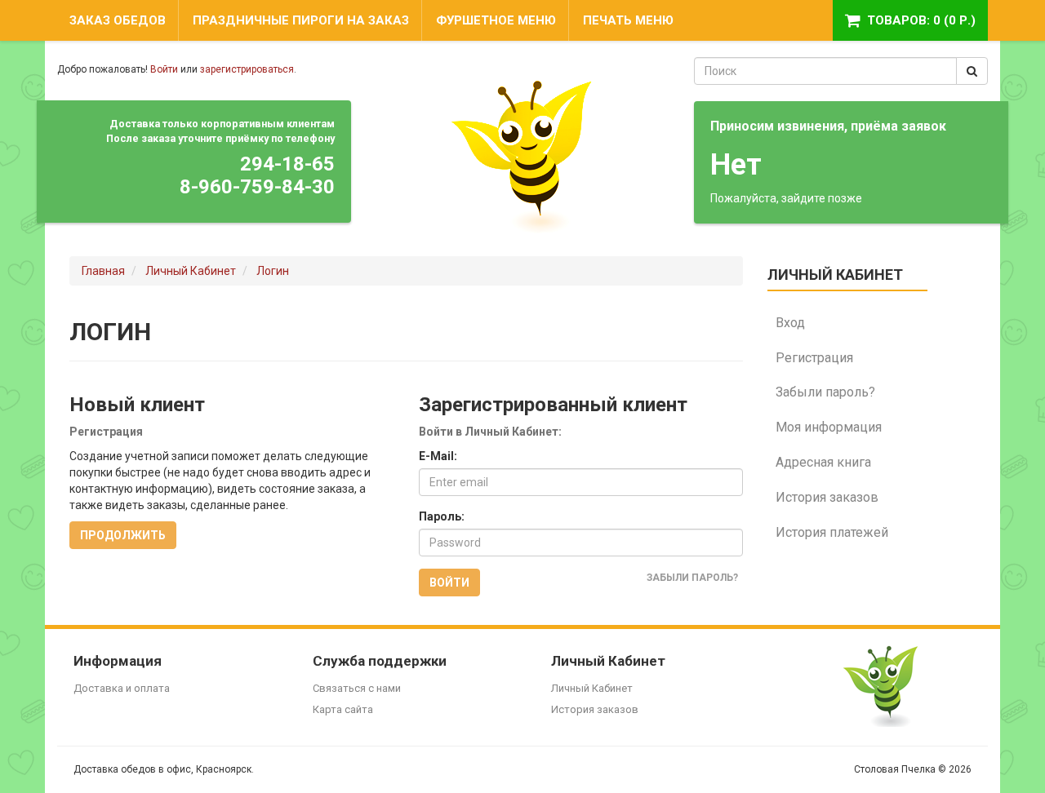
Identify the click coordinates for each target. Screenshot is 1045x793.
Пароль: (442, 516)
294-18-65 (287, 164)
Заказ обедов (117, 20)
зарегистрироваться (247, 69)
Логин (272, 270)
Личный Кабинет (190, 270)
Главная (103, 270)
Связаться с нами (357, 688)
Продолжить (123, 535)
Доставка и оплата (121, 688)
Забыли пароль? (692, 577)
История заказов (594, 709)
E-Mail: (438, 456)
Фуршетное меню (496, 20)
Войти (164, 69)
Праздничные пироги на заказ (301, 20)
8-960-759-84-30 (257, 186)
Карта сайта (343, 709)
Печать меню (628, 20)
